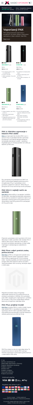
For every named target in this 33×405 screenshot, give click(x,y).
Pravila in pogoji (11, 397)
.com (3, 387)
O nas (3, 360)
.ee (22, 387)
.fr (28, 387)
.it (19, 389)
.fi (25, 387)
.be (9, 387)
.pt (28, 389)
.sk (3, 392)
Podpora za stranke (7, 373)
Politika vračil (5, 368)
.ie (15, 389)
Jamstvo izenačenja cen (8, 362)
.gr (6, 389)
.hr (12, 387)
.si (6, 392)
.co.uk (15, 392)
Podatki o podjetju (6, 370)
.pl (25, 389)
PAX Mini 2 (4, 107)
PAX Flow (18, 67)
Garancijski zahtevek (7, 372)
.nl (9, 389)
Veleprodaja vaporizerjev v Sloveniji (11, 363)
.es (9, 392)
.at (6, 387)
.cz (15, 387)
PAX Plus (18, 107)
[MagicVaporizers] (16, 3)
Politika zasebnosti (21, 397)
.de (3, 389)
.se (12, 392)
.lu (22, 389)
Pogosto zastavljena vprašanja (10, 365)
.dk (19, 387)
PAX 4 (3, 67)
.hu (12, 389)
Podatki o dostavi (6, 367)
